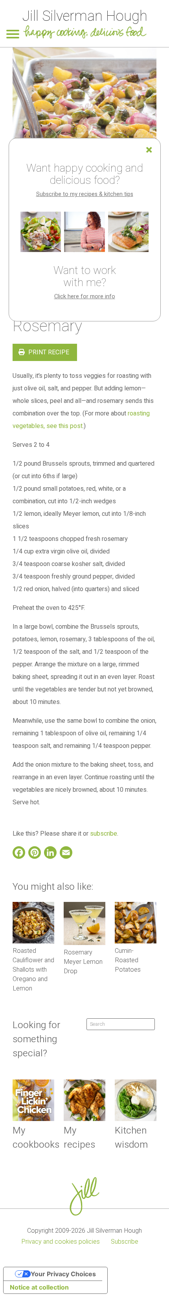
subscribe (103, 833)
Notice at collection (39, 1287)
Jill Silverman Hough (84, 16)
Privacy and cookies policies (60, 1241)
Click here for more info (84, 296)
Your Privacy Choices (63, 1274)
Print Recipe (48, 352)
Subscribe (124, 1241)
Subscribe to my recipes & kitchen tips (84, 194)
